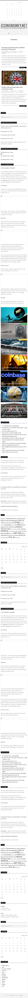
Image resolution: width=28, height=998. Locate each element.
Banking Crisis (4, 518)
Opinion (15, 52)
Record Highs (5, 533)
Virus (16, 537)
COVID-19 (20, 520)
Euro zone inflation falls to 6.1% (9, 431)
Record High (23, 531)
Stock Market (15, 535)
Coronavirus (13, 521)
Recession (14, 531)
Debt (26, 307)
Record (18, 531)
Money (3, 981)
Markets (9, 52)
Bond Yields (17, 518)
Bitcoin (9, 518)
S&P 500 (17, 533)
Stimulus (9, 535)
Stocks (21, 535)
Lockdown (19, 529)
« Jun (14, 20)
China (6, 520)
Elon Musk (13, 525)
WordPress (21, 995)
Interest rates (6, 529)
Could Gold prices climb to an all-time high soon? (13, 438)
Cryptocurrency (24, 371)
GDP (12, 527)
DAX (10, 522)
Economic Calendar (23, 339)
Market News (4, 52)
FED (19, 524)
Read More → (23, 67)
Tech (2, 537)
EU (16, 525)
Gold (26, 355)
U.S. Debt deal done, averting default (13, 321)
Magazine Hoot (12, 995)
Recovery (11, 533)
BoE (12, 518)
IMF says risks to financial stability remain (12, 337)
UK (14, 537)
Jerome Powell (13, 529)
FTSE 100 (7, 527)
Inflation (19, 527)
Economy (21, 51)
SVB (24, 535)
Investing (4, 976)
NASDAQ (4, 531)
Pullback (10, 531)
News (12, 52)
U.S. (10, 537)
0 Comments (20, 92)
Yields (19, 537)
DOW (17, 522)
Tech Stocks (5, 537)
